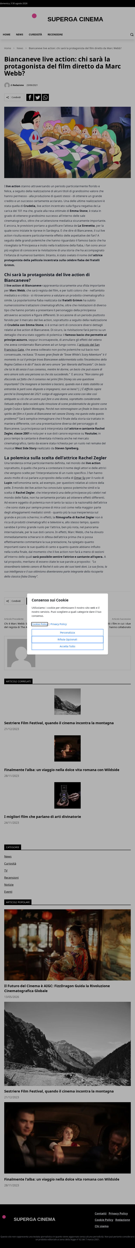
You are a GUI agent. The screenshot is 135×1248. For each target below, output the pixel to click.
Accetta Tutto (67, 646)
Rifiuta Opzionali (67, 639)
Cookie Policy (40, 624)
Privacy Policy (58, 624)
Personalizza (67, 632)
